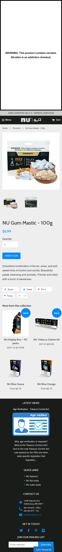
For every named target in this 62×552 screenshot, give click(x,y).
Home (5, 128)
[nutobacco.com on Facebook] (28, 530)
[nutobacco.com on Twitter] (21, 530)
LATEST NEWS (31, 403)
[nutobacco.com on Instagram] (43, 530)
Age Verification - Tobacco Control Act (31, 409)
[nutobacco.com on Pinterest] (36, 530)
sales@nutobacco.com (33, 514)
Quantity (7, 239)
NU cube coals (33, 484)
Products (16, 128)
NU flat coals (32, 480)
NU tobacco (32, 476)
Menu (8, 119)
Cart (57, 119)
